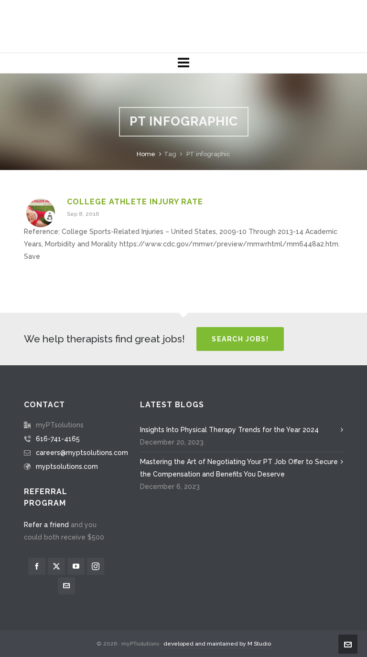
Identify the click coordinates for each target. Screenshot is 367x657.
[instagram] (95, 566)
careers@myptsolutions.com (82, 452)
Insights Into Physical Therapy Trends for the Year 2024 (229, 430)
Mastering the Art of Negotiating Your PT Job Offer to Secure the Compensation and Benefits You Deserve (239, 468)
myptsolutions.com (67, 466)
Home (146, 154)
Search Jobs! (240, 339)
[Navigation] (183, 63)
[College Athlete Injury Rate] (40, 213)
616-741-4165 (58, 439)
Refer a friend (46, 525)
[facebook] (36, 566)
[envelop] (66, 585)
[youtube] (76, 566)
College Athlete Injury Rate (135, 201)
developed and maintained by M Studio (217, 643)
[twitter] (56, 566)
